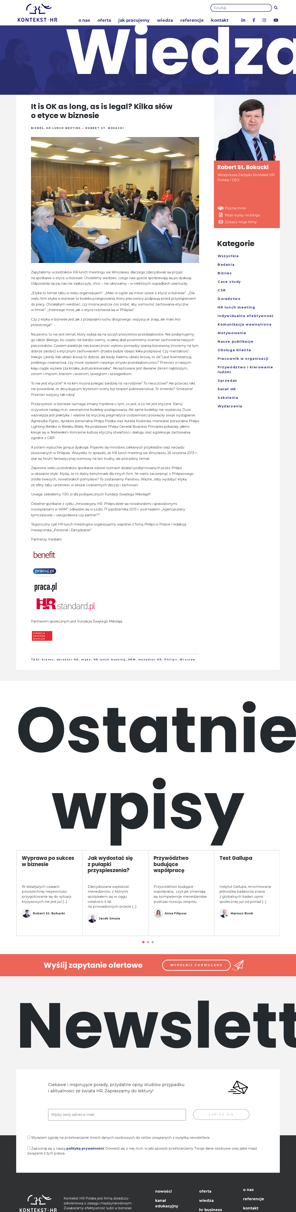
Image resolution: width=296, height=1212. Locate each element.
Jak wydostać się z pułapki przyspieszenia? (110, 864)
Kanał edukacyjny (166, 1203)
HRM (132, 659)
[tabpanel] (49, 893)
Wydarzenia (230, 406)
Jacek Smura (109, 918)
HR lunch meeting (63, 128)
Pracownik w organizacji (243, 359)
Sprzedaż (227, 381)
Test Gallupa (235, 858)
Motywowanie (232, 333)
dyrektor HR (68, 659)
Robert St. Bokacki (104, 128)
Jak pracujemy (134, 20)
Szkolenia (228, 398)
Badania (226, 265)
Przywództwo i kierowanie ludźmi (245, 369)
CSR (222, 290)
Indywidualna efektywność (246, 316)
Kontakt (219, 20)
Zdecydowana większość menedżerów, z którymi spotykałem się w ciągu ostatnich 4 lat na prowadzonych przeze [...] (112, 897)
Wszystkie (228, 256)
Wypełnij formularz (196, 965)
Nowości (163, 1191)
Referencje (192, 20)
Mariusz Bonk (242, 913)
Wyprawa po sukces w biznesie (48, 861)
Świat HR (227, 389)
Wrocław (187, 659)
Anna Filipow (175, 913)
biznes (48, 659)
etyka (86, 659)
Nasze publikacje (236, 341)
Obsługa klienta (234, 350)
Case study (229, 282)
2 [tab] (148, 942)
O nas (84, 20)
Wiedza (165, 20)
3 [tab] (152, 942)
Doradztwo (229, 299)
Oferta (104, 20)
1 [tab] (143, 942)
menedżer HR (150, 659)
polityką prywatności (85, 1148)
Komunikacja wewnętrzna (244, 324)
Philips (170, 659)
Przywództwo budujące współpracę (171, 864)
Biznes (37, 128)
